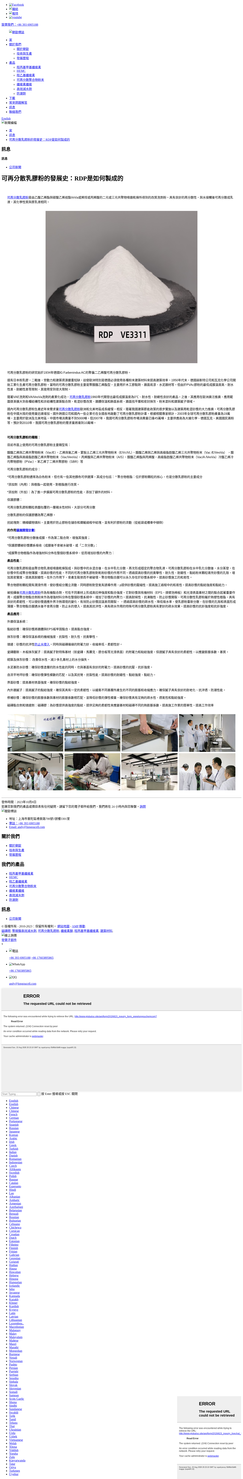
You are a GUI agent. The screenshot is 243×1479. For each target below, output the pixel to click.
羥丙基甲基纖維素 (29, 67)
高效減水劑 (24, 89)
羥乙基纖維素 (26, 75)
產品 (12, 62)
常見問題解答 (18, 102)
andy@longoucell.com (22, 983)
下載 (12, 98)
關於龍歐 (23, 49)
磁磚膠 (6, 931)
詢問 (143, 806)
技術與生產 (24, 53)
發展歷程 (23, 58)
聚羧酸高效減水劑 (24, 931)
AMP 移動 (78, 926)
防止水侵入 (42, 644)
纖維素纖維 (24, 84)
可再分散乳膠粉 (17, 197)
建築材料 (106, 931)
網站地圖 (63, 926)
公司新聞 (15, 167)
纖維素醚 (67, 931)
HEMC (21, 71)
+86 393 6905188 (20, 957)
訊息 (12, 107)
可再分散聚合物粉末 (30, 79)
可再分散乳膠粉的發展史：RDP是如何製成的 (39, 139)
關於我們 (15, 44)
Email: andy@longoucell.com (27, 827)
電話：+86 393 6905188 (24, 823)
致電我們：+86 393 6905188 (20, 24)
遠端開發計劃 (25, 530)
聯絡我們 (15, 111)
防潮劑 (21, 93)
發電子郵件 (9, 940)
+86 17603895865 (42, 957)
